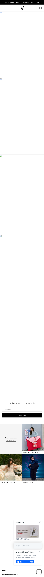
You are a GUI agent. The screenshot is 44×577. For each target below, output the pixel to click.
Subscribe (22, 415)
